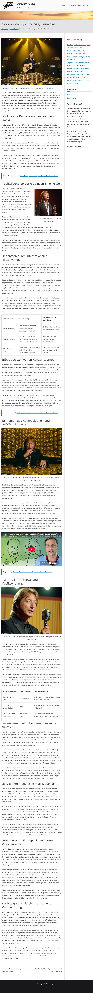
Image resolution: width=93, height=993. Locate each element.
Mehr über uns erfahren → (76, 146)
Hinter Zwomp (83, 5)
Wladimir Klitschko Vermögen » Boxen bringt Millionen (78, 70)
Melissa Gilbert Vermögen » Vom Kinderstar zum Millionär (37, 413)
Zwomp (6, 88)
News (64, 5)
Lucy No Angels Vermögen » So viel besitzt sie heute (39, 176)
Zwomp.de (26, 4)
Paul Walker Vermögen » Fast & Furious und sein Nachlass (78, 76)
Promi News (72, 5)
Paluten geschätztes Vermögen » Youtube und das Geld (78, 46)
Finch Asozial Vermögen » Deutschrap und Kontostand (77, 52)
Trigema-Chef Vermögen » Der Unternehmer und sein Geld (78, 64)
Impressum (46, 988)
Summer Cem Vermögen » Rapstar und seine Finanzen (32, 572)
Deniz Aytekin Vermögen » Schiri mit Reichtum (78, 58)
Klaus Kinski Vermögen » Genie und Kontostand (78, 82)
